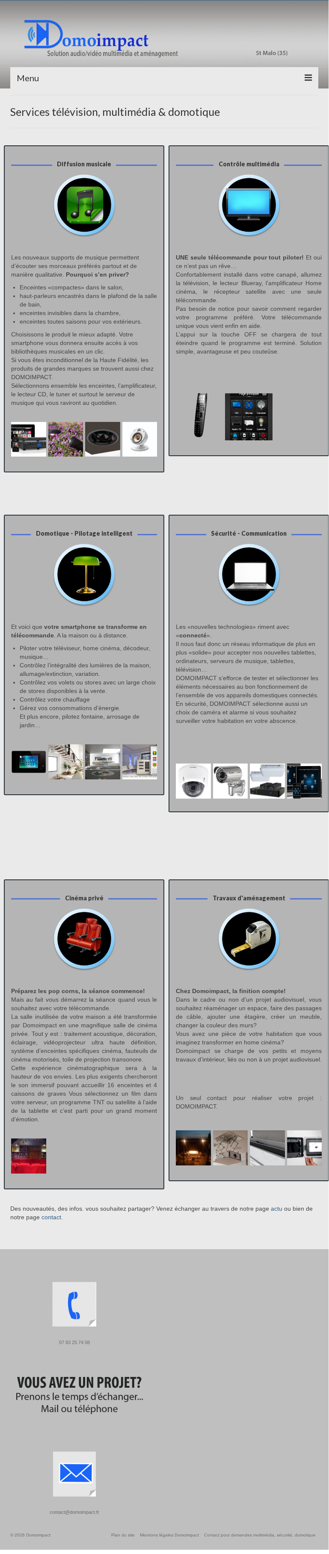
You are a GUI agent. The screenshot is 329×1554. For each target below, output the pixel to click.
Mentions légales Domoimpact (169, 1535)
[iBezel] (28, 761)
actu (276, 1208)
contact (51, 1217)
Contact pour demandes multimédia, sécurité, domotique (260, 1535)
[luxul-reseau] (267, 781)
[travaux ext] (193, 1147)
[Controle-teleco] (199, 416)
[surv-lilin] (230, 781)
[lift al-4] (267, 1147)
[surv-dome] (193, 781)
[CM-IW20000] (304, 1147)
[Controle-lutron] (139, 761)
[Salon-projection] (65, 761)
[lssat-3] (65, 439)
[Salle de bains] (102, 761)
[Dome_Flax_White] (139, 439)
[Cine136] (28, 1156)
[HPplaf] (102, 439)
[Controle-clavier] (248, 416)
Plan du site (123, 1535)
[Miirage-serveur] (28, 439)
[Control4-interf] (304, 781)
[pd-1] (230, 1147)
